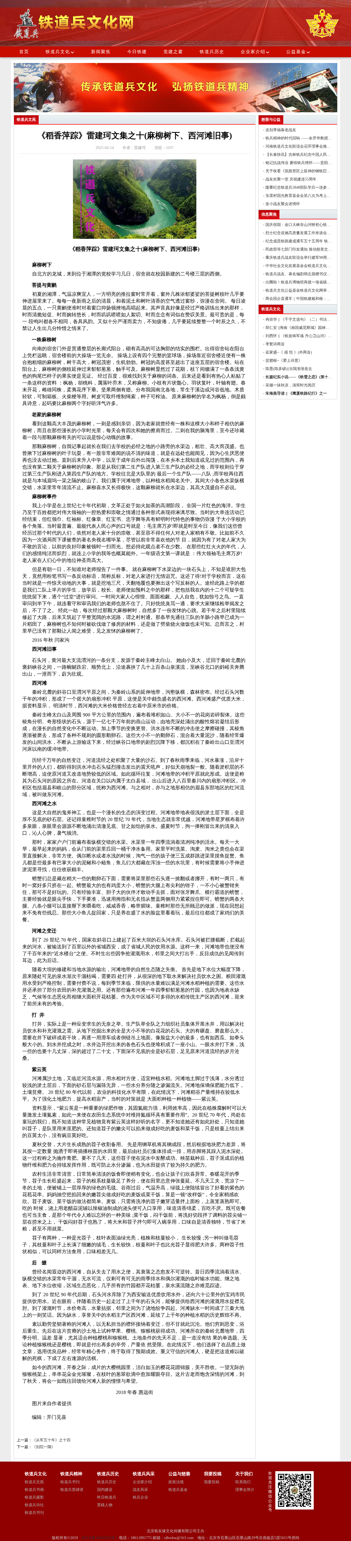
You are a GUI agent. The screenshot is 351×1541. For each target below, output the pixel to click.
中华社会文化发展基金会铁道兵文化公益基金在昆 (307, 266)
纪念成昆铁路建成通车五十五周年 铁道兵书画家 (306, 241)
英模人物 (104, 1505)
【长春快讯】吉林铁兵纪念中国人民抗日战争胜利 (307, 155)
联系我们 (243, 1482)
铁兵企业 (140, 1497)
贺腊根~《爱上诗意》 (283, 360)
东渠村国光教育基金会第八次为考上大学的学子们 (307, 196)
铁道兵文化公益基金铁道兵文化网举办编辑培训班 (307, 290)
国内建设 (104, 1490)
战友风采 (140, 1490)
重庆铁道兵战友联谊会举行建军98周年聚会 (301, 258)
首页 (24, 51)
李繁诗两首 (275, 344)
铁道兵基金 (178, 1490)
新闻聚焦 (101, 51)
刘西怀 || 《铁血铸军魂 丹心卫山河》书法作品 (304, 336)
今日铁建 (137, 51)
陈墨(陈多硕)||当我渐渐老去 (288, 369)
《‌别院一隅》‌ (43, 1447)
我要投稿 (211, 1482)
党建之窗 (173, 51)
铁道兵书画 (34, 1490)
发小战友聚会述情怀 (282, 204)
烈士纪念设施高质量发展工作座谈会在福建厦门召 (307, 233)
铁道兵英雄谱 (71, 1490)
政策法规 (176, 1482)
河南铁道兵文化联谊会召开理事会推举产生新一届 (307, 146)
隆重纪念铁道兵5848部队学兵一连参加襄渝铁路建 (307, 187)
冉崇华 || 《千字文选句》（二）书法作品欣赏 (303, 319)
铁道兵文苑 (34, 1482)
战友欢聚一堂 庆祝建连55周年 (290, 179)
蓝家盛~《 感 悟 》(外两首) (288, 352)
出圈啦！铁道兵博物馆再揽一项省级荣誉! (300, 282)
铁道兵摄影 (34, 1497)
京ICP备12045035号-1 (100, 1538)
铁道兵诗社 (34, 1505)
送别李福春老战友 (280, 130)
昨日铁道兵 (106, 1497)
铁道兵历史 (212, 51)
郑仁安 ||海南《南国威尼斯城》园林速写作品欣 (305, 328)
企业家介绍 (253, 51)
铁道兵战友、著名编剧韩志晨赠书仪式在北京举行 (307, 274)
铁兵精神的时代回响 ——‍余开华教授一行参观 (304, 138)
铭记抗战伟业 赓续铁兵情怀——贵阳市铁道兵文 (306, 163)
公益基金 (296, 51)
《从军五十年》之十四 (51, 1440)
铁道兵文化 (58, 51)
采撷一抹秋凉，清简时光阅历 (290, 385)
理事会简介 (244, 1490)
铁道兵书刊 (34, 1513)
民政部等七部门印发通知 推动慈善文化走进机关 (306, 249)
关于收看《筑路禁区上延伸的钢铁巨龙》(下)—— (307, 171)
